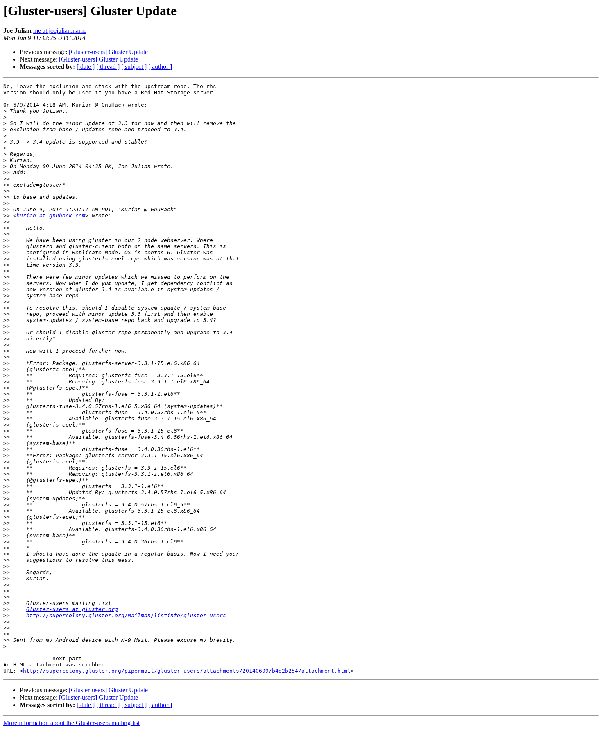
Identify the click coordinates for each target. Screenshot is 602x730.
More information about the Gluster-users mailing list (71, 722)
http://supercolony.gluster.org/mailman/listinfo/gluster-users (126, 615)
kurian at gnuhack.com (50, 215)
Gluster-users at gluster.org (72, 609)
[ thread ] (108, 66)
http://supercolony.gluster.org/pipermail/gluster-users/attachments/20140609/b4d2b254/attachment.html (187, 671)
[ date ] (86, 66)
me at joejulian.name (59, 30)
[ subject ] (134, 66)
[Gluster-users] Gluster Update (108, 51)
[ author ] (160, 66)
